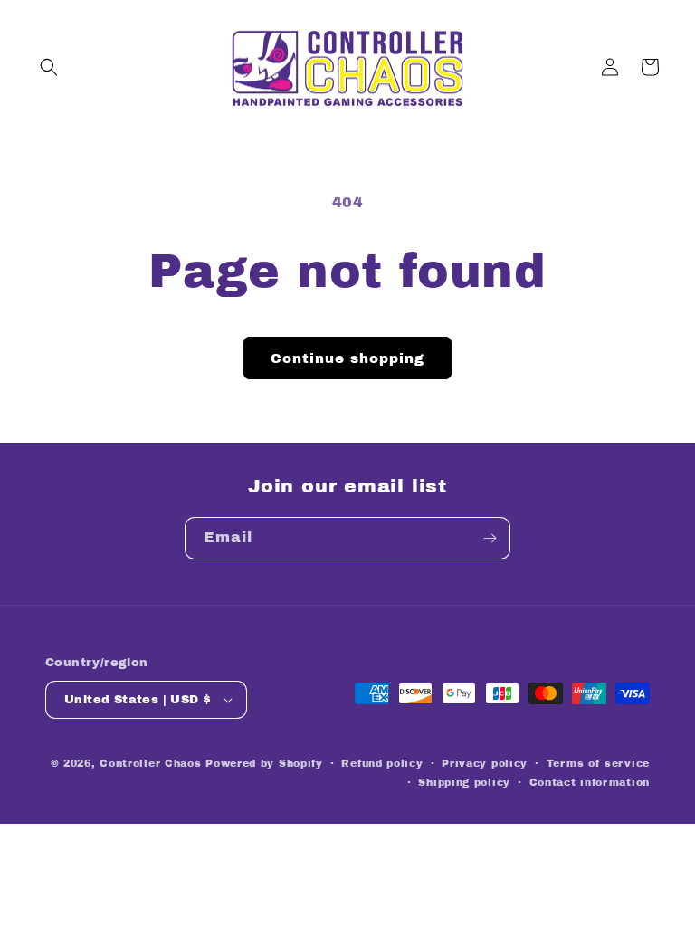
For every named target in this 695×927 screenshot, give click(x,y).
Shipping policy (464, 782)
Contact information (589, 782)
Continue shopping (347, 358)
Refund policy (382, 763)
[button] (49, 67)
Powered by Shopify (264, 763)
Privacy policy (485, 763)
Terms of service (598, 763)
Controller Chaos (150, 763)
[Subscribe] (489, 538)
